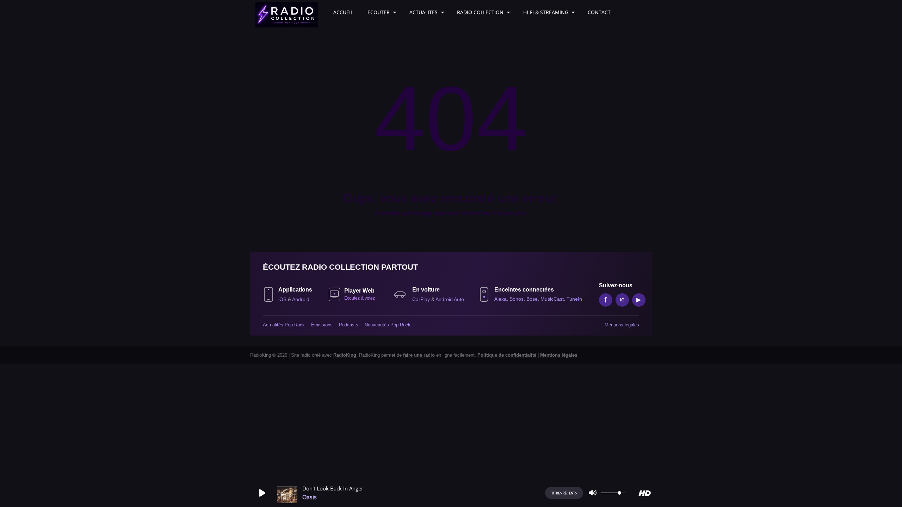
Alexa (500, 299)
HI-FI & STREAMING (545, 12)
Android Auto (449, 299)
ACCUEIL (343, 12)
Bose (532, 299)
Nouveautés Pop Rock (387, 324)
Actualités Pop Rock (284, 324)
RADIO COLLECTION (480, 12)
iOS (283, 299)
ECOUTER (378, 12)
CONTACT (599, 12)
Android (300, 299)
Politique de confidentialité (506, 355)
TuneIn (574, 299)
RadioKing (344, 355)
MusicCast (552, 299)
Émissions (322, 324)
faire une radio (419, 355)
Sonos (516, 299)
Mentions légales (622, 324)
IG (622, 300)
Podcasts (348, 324)
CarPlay (421, 299)
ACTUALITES (423, 12)
